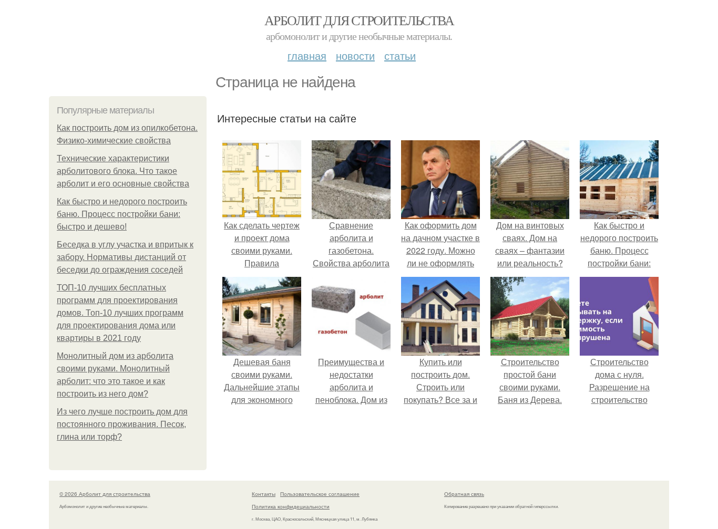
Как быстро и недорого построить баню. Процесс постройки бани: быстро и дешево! (122, 214)
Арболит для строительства (359, 20)
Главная (307, 55)
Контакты (263, 493)
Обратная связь (464, 493)
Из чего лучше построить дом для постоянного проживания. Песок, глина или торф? (122, 424)
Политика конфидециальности (291, 506)
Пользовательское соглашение (320, 493)
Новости (355, 55)
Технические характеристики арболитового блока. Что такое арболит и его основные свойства (123, 171)
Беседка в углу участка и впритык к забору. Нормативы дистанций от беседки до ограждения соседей (125, 257)
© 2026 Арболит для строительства (104, 493)
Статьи (400, 55)
